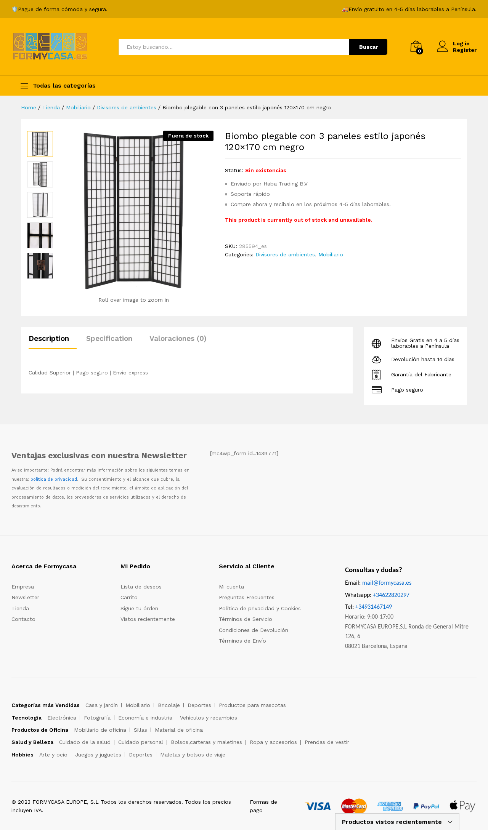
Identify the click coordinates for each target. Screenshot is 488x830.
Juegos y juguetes (98, 755)
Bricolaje (169, 705)
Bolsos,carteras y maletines (206, 742)
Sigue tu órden (139, 608)
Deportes (199, 705)
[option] (40, 144)
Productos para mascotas (252, 705)
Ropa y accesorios (273, 742)
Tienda (20, 608)
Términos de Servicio (245, 619)
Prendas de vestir (327, 742)
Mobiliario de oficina (100, 730)
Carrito (129, 597)
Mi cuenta (231, 587)
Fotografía (97, 718)
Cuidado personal (140, 742)
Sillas (140, 730)
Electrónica (61, 718)
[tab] (53, 342)
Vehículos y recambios (208, 718)
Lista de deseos (141, 587)
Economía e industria (145, 718)
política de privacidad (53, 479)
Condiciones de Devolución (253, 630)
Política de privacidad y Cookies (260, 608)
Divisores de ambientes (285, 254)
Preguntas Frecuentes (246, 597)
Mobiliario (330, 254)
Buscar (368, 47)
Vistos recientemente (147, 619)
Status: (234, 170)
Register (465, 50)
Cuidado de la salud (85, 742)
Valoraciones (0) (178, 338)
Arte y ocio (53, 755)
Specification (109, 338)
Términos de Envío (242, 641)
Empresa (22, 587)
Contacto (23, 619)
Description (49, 338)
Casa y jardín (101, 705)
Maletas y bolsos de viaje (192, 755)
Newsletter (25, 597)
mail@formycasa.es (386, 583)
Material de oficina (179, 730)
